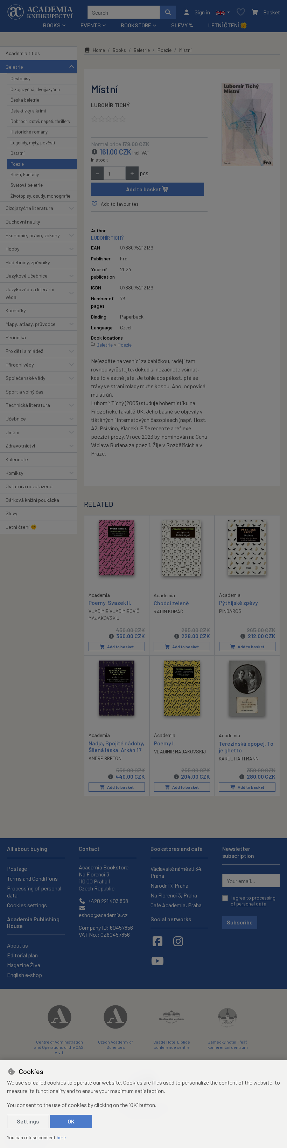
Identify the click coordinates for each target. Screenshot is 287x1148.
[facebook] (157, 941)
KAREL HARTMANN (239, 758)
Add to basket (144, 189)
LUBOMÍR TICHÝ (110, 105)
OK (71, 1121)
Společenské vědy (26, 378)
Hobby (13, 249)
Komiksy (14, 473)
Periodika (16, 337)
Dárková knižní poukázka (32, 500)
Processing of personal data (34, 891)
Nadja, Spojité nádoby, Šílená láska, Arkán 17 (116, 746)
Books (119, 50)
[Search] (168, 12)
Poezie (17, 164)
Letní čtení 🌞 (227, 25)
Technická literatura (28, 405)
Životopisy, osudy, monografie (40, 196)
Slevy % (182, 25)
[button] (223, 12)
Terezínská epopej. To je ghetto (246, 746)
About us (17, 945)
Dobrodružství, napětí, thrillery (40, 121)
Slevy (12, 513)
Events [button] (90, 25)
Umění (12, 432)
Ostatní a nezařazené (29, 486)
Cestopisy (20, 78)
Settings (28, 1121)
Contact (89, 848)
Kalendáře (17, 459)
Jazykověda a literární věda (30, 293)
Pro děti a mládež (24, 351)
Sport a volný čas (24, 392)
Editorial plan (22, 955)
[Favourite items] (241, 12)
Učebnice (16, 419)
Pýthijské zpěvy (238, 602)
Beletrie (14, 67)
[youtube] (157, 961)
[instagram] (178, 941)
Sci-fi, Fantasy (24, 174)
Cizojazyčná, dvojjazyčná (35, 89)
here (61, 1137)
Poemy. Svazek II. (110, 602)
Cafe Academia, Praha (176, 905)
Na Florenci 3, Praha (173, 895)
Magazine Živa (23, 965)
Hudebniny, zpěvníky (28, 262)
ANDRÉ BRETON (105, 758)
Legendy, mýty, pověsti (32, 142)
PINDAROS (230, 611)
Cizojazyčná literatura (29, 208)
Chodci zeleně (171, 603)
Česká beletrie (24, 100)
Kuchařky (16, 310)
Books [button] (52, 25)
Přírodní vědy (20, 365)
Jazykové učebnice (27, 276)
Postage (17, 868)
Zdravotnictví (20, 446)
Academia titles (23, 53)
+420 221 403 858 (107, 900)
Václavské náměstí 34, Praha (176, 872)
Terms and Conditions (32, 878)
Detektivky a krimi (28, 111)
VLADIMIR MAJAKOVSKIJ (180, 751)
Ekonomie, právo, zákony (33, 235)
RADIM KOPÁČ (168, 611)
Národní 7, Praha (169, 885)
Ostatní (17, 153)
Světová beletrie (26, 185)
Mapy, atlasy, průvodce (31, 324)
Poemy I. (164, 743)
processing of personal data (253, 901)
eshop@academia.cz (103, 914)
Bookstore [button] (136, 25)
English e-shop (24, 974)
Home (99, 50)
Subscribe (240, 922)
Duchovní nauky (23, 222)
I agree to (253, 901)
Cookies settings (27, 905)
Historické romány (29, 132)
